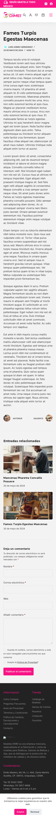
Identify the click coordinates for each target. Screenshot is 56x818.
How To (30, 50)
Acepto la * (23, 662)
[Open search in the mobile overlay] (24, 15)
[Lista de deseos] (36, 15)
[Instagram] (46, 3)
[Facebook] (51, 3)
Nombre (8, 566)
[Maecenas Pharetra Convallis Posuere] (28, 459)
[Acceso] (30, 15)
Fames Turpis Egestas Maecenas (25, 524)
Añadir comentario (14, 614)
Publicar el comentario (18, 671)
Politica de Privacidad (27, 662)
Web (5, 598)
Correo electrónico (14, 582)
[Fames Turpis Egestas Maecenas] (28, 505)
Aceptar (20, 812)
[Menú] (51, 15)
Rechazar (34, 812)
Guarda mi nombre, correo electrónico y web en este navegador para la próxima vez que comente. (27, 654)
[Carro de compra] (43, 15)
